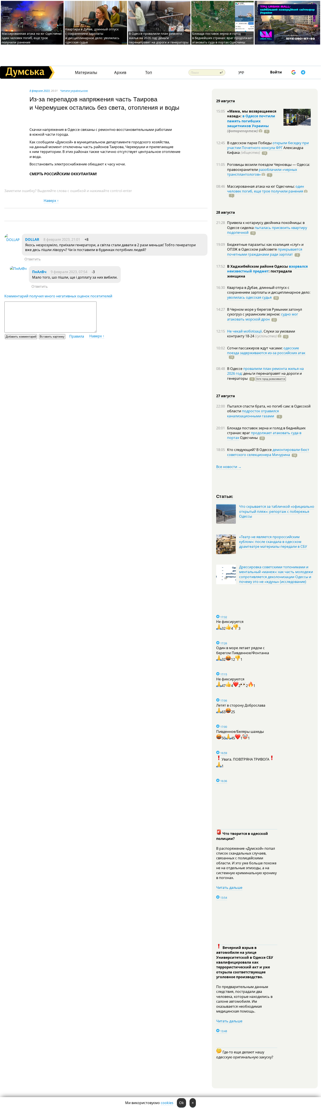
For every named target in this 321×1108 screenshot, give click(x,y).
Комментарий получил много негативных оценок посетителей (58, 296)
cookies (167, 1102)
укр (241, 71)
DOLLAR (32, 239)
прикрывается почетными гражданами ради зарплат (264, 252)
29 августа (225, 101)
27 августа (225, 396)
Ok (181, 1102)
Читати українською (74, 91)
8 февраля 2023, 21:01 (61, 239)
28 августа (225, 212)
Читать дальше (229, 887)
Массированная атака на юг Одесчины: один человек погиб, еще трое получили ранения (32, 37)
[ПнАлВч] (18, 268)
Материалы (86, 72)
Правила (76, 336)
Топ (148, 72)
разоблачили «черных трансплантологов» (262, 172)
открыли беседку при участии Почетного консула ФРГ (268, 145)
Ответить (32, 259)
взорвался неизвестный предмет (267, 269)
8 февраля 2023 (39, 91)
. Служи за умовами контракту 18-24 (261, 333)
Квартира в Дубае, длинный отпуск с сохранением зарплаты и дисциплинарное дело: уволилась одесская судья (92, 35)
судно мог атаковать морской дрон (262, 316)
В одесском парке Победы (250, 142)
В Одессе (235, 368)
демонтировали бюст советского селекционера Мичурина (268, 452)
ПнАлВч (39, 271)
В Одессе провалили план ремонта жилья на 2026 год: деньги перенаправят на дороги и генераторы (158, 37)
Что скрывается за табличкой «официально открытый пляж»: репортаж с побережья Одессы (276, 511)
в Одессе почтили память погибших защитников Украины (251, 121)
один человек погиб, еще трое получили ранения (265, 189)
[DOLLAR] (12, 239)
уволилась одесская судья (249, 297)
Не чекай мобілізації (244, 331)
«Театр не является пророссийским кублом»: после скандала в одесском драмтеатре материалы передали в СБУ (273, 541)
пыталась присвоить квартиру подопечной (267, 230)
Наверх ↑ (51, 200)
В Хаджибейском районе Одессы (258, 266)
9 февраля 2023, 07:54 (69, 271)
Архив (120, 72)
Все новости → (229, 466)
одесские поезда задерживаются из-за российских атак (266, 350)
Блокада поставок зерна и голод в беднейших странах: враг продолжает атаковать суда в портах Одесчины (222, 37)
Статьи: (224, 496)
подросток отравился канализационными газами (253, 413)
